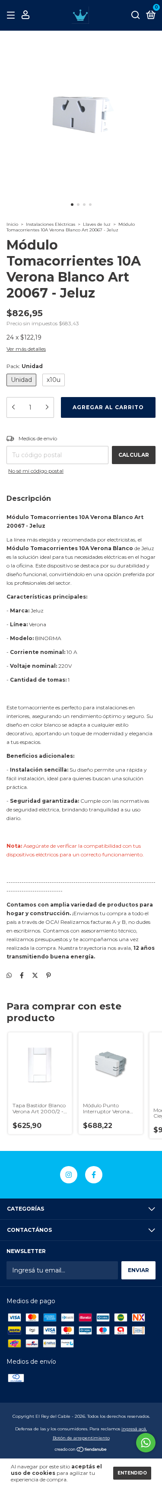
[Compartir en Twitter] (35, 975)
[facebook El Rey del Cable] (93, 1174)
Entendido (132, 1473)
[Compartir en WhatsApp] (9, 975)
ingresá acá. (134, 1429)
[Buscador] (135, 15)
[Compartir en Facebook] (22, 975)
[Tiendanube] (81, 1450)
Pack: (24, 366)
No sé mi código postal (36, 471)
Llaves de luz (97, 224)
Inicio (12, 224)
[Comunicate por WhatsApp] (146, 1442)
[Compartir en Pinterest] (48, 975)
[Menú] (12, 15)
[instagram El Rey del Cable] (68, 1174)
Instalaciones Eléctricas (50, 224)
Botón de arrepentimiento (81, 1438)
